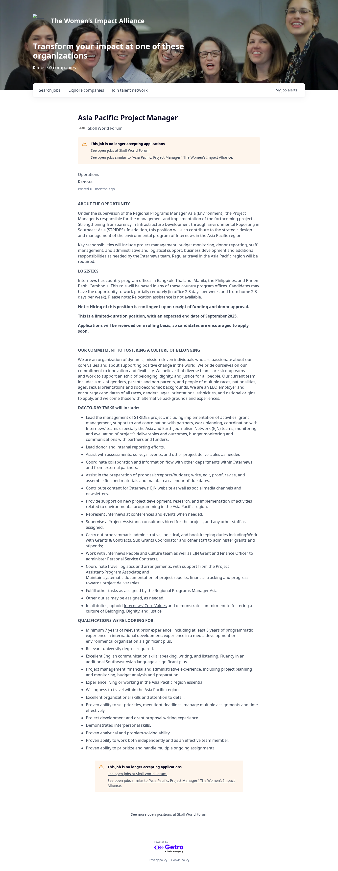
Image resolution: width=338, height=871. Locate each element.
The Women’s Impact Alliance (98, 20)
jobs (50, 90)
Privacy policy (158, 860)
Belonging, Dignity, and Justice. (134, 611)
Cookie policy (180, 860)
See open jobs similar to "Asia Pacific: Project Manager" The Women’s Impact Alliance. (162, 157)
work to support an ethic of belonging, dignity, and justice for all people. (153, 376)
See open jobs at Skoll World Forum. (120, 150)
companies (86, 90)
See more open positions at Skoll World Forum (169, 814)
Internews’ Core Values (145, 605)
